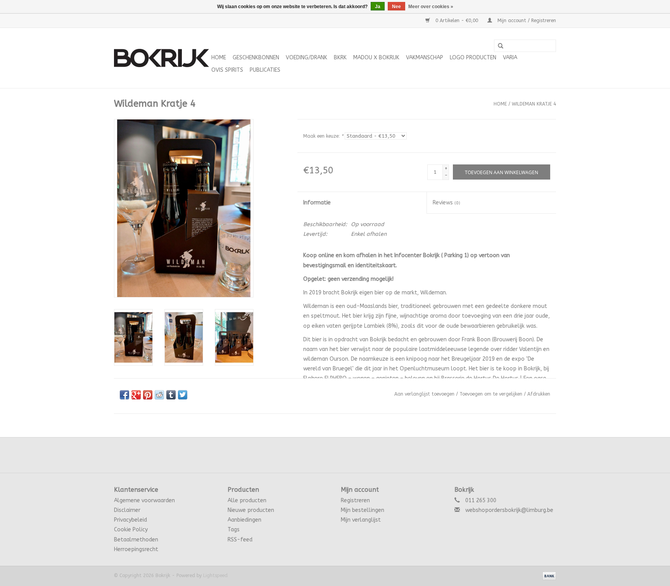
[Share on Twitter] (182, 394)
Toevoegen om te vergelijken (491, 394)
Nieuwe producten (251, 510)
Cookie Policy (131, 529)
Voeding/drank (306, 57)
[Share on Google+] (136, 394)
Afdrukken (538, 394)
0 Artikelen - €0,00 (457, 20)
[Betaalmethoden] (548, 575)
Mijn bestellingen (362, 510)
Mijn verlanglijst (361, 520)
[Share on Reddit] (159, 394)
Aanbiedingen (244, 520)
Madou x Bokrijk (376, 57)
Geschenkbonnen (256, 57)
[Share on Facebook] (124, 394)
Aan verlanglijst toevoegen (424, 394)
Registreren (355, 500)
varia (510, 57)
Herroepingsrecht (136, 549)
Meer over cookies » (430, 6)
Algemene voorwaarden (144, 500)
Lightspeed (215, 575)
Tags (234, 529)
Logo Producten (473, 57)
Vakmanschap (424, 57)
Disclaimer (127, 510)
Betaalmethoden (136, 539)
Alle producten (247, 500)
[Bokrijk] (161, 58)
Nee (396, 6)
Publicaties (265, 70)
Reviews (446, 202)
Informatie (317, 202)
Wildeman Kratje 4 (534, 104)
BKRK (340, 57)
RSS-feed (240, 539)
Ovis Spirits (227, 70)
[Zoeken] (500, 46)
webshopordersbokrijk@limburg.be (509, 510)
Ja (377, 6)
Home (218, 57)
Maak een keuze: (323, 136)
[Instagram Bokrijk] (356, 455)
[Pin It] (147, 394)
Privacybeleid (130, 520)
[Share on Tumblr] (171, 394)
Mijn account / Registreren (526, 20)
